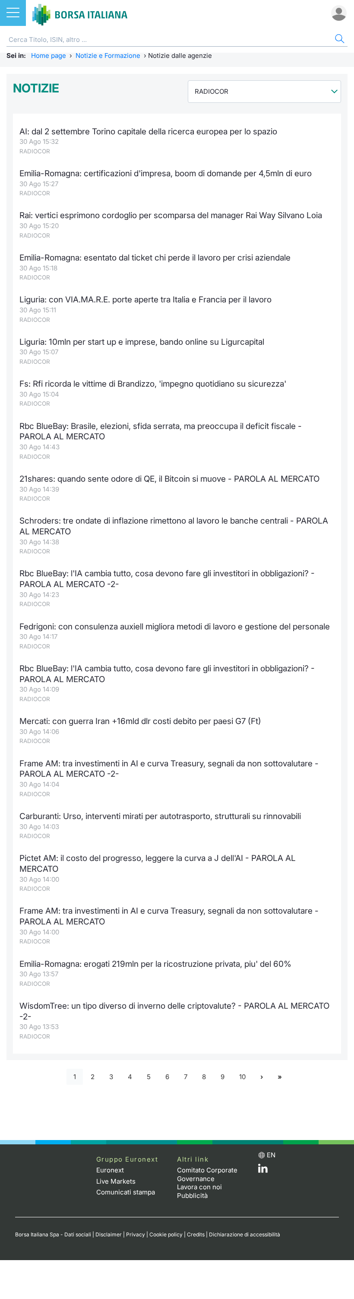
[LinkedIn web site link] (263, 1170)
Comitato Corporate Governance (207, 1174)
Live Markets (116, 1181)
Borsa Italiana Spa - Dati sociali (53, 1234)
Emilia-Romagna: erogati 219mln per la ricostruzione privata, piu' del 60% (155, 964)
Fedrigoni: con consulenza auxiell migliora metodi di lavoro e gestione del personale (174, 627)
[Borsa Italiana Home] (80, 13)
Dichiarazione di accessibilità (244, 1234)
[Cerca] (339, 40)
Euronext (110, 1170)
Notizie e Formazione (108, 55)
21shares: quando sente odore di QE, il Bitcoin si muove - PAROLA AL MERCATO (169, 479)
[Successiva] (261, 1077)
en (271, 1155)
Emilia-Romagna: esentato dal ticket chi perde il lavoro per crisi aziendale (155, 258)
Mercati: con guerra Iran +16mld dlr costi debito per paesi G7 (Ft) (140, 721)
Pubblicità (192, 1195)
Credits (196, 1234)
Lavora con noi (199, 1187)
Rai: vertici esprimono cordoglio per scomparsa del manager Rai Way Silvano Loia (170, 215)
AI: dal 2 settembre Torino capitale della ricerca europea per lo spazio (148, 132)
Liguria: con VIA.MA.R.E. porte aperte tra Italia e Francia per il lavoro (145, 300)
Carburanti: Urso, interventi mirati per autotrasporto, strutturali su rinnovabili (160, 816)
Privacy (135, 1234)
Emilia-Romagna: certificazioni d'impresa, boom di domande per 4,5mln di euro (165, 173)
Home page (48, 55)
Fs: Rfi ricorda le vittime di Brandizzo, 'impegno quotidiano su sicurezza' (152, 384)
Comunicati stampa (125, 1192)
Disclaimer (108, 1234)
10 (242, 1077)
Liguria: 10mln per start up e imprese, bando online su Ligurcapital (141, 342)
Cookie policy (166, 1234)
